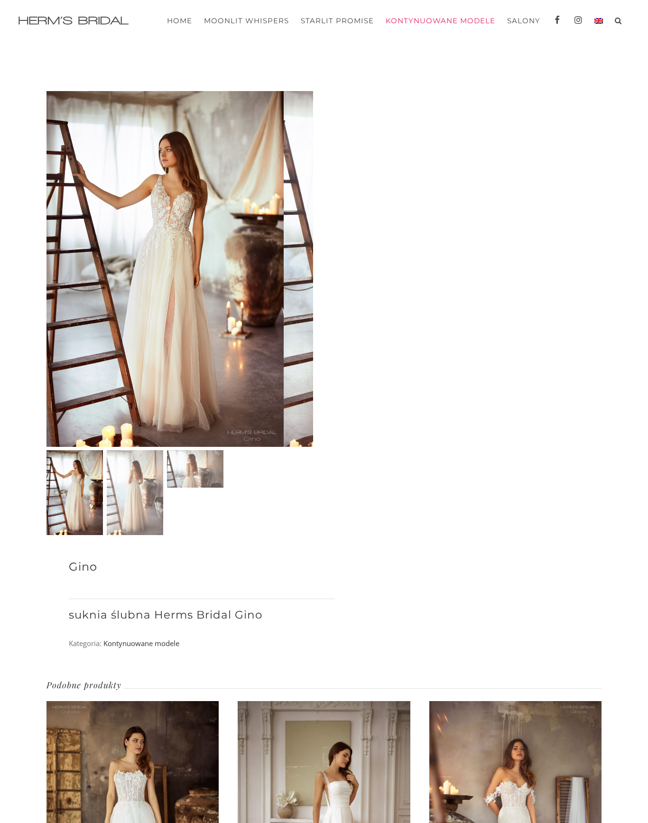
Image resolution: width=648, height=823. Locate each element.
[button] (618, 20)
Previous (55, 269)
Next (304, 269)
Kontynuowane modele (141, 643)
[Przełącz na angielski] (598, 20)
